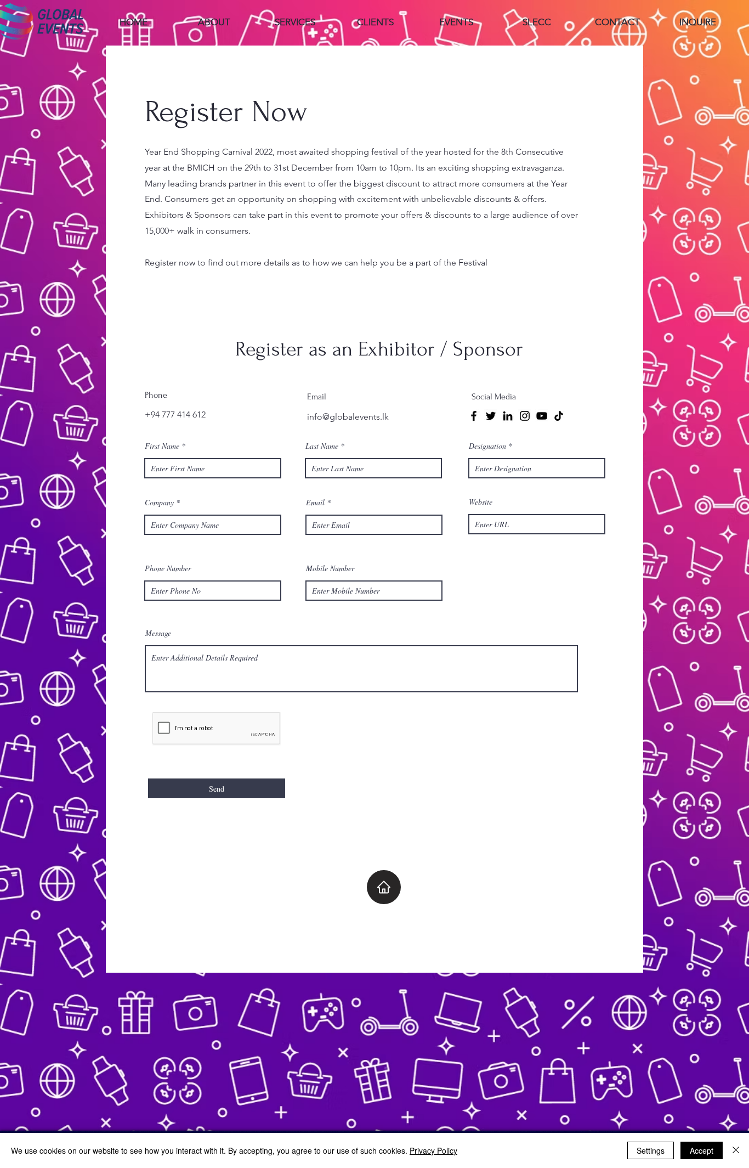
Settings (651, 1150)
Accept (701, 1150)
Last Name (321, 446)
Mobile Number (330, 568)
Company (159, 502)
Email (315, 502)
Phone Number (168, 568)
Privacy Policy (433, 1150)
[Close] (735, 1150)
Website (480, 502)
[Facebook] (473, 415)
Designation (487, 446)
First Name (162, 446)
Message (158, 633)
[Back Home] (384, 887)
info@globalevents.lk (348, 416)
